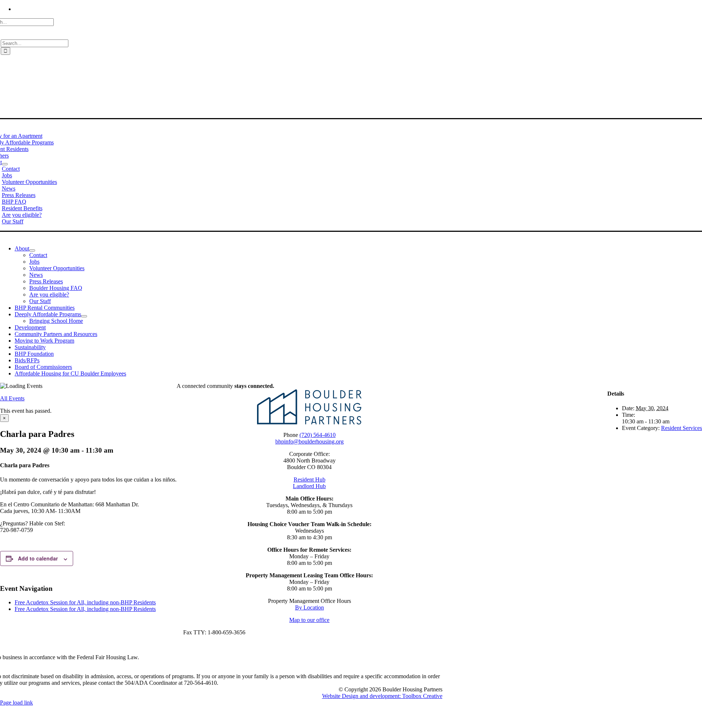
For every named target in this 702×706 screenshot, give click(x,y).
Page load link (16, 702)
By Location (309, 607)
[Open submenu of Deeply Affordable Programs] (84, 316)
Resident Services (681, 428)
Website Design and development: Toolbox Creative (382, 696)
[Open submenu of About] (5, 164)
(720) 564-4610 (317, 435)
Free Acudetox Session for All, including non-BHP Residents (85, 602)
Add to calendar (38, 558)
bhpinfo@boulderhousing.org (309, 441)
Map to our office (309, 620)
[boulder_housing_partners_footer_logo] (309, 422)
